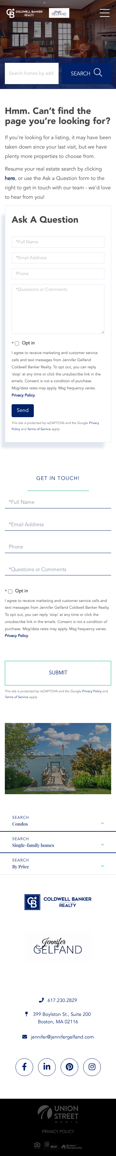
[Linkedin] (47, 1067)
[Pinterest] (69, 1067)
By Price (20, 866)
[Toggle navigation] (105, 13)
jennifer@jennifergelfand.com (62, 1037)
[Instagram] (92, 1067)
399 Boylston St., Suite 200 (61, 1018)
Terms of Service (39, 429)
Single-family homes (33, 845)
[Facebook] (24, 1067)
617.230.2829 (62, 1000)
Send (23, 410)
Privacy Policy (23, 395)
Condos (20, 824)
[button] (86, 73)
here (10, 178)
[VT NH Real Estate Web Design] (58, 1114)
